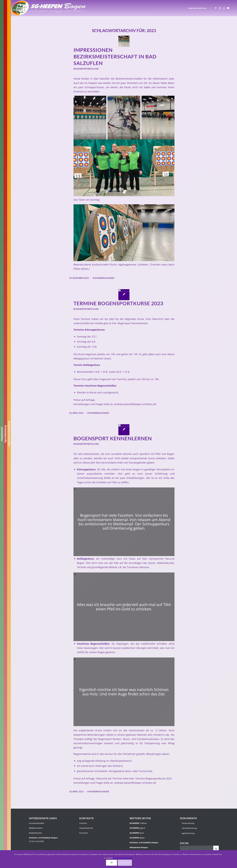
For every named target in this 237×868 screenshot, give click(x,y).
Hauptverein (1, 434)
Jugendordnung (187, 833)
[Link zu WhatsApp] (224, 8)
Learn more (125, 862)
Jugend (137, 828)
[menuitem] (197, 8)
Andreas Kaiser (105, 278)
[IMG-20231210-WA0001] (123, 41)
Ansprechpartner (86, 828)
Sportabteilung (5, 434)
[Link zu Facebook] (216, 8)
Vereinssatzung (187, 823)
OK (111, 862)
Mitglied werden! (36, 828)
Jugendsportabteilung (9, 434)
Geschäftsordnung (189, 828)
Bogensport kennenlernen (133, 323)
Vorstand (83, 823)
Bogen (137, 837)
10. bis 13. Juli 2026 (43, 839)
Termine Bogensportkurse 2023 (118, 303)
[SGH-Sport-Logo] (123, 294)
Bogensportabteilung (86, 68)
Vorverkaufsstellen (36, 823)
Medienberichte (35, 833)
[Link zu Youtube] (228, 8)
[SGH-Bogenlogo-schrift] (49, 8)
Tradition (138, 823)
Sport (137, 833)
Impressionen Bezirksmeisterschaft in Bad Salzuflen (115, 56)
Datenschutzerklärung (122, 858)
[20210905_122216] (123, 429)
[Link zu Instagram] (220, 8)
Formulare (83, 833)
